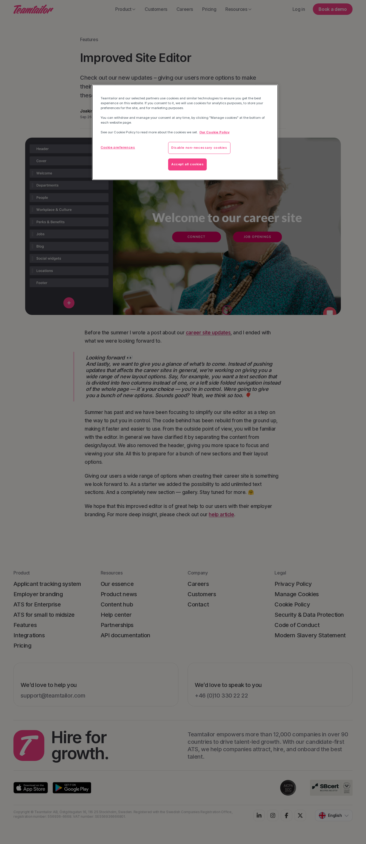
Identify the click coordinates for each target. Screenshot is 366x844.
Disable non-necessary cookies (199, 148)
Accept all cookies (187, 164)
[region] (185, 132)
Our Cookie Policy (214, 132)
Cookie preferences (118, 147)
